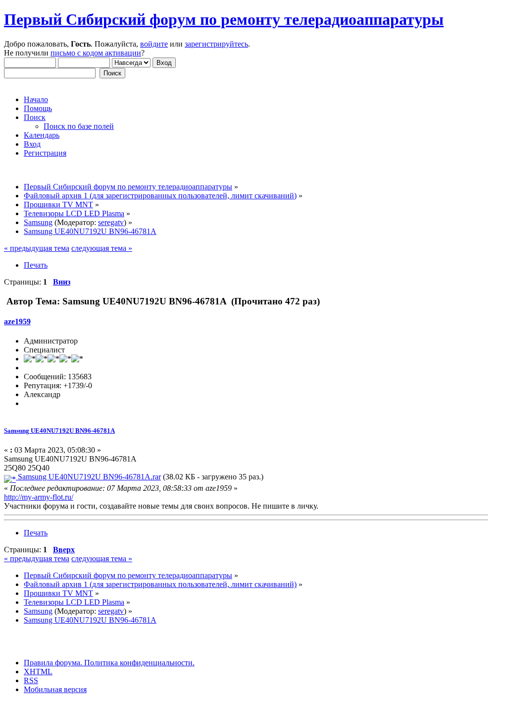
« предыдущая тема (36, 248)
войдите (154, 44)
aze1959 (17, 321)
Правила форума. (53, 662)
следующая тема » (101, 248)
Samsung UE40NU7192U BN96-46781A (59, 430)
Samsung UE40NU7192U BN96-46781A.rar (88, 476)
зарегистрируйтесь (216, 44)
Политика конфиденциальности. (138, 662)
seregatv (111, 222)
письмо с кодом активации (96, 53)
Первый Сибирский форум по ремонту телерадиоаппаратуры (224, 19)
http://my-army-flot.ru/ (38, 497)
